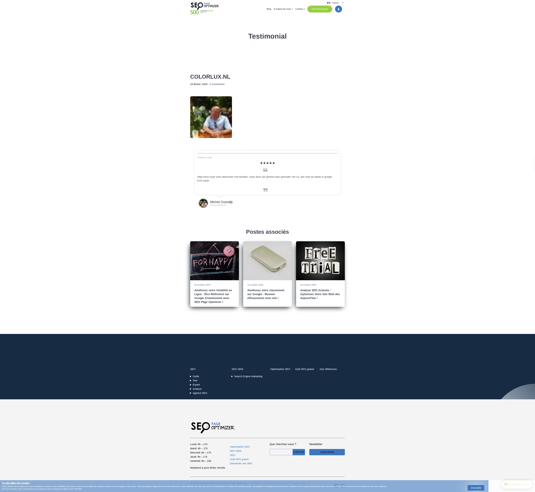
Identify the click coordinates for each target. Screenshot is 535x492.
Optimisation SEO (280, 369)
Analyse (197, 389)
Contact (299, 9)
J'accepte (476, 487)
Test (195, 380)
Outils (196, 376)
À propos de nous (282, 9)
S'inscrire (327, 452)
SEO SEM (237, 369)
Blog (269, 9)
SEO (192, 369)
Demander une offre (241, 463)
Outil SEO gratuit (320, 9)
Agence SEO (200, 393)
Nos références (328, 369)
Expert (196, 384)
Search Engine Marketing (248, 376)
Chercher (298, 452)
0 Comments (217, 84)
